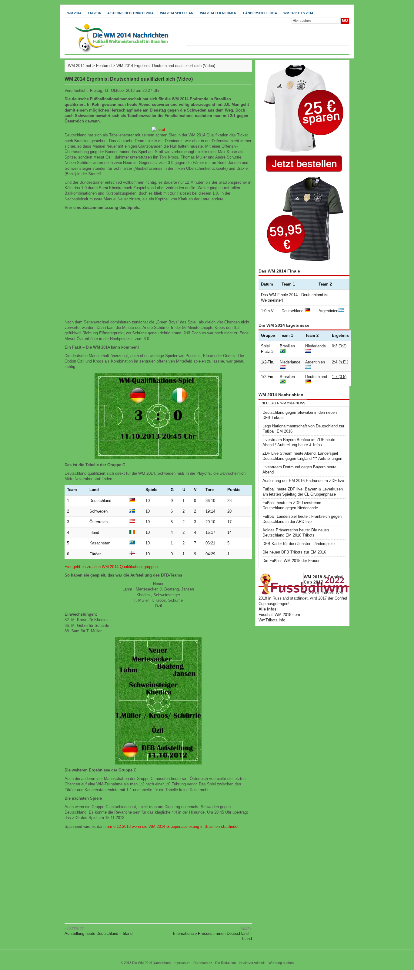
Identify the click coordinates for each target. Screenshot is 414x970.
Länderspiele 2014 (260, 13)
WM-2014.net (79, 65)
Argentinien (328, 311)
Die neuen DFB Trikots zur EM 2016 (294, 552)
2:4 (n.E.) (340, 362)
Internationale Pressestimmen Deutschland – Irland (212, 933)
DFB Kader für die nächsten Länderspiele (298, 543)
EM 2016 (94, 13)
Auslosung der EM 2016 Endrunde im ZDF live (303, 480)
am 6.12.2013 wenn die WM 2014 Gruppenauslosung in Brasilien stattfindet (173, 826)
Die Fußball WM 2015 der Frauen (291, 560)
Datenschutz (202, 963)
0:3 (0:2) (339, 346)
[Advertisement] (158, 874)
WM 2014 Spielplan (176, 13)
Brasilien (287, 346)
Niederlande (315, 346)
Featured (104, 65)
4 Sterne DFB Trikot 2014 (130, 13)
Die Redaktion (225, 963)
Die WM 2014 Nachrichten (151, 963)
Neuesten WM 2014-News (283, 403)
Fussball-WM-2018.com (279, 614)
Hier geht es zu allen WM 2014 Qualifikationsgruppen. (112, 566)
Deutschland (292, 311)
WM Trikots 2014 (298, 13)
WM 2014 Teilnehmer (218, 13)
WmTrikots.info (272, 620)
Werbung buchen (281, 963)
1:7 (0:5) (339, 376)
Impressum (182, 963)
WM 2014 (74, 13)
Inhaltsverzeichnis (252, 963)
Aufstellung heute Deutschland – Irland (98, 931)
